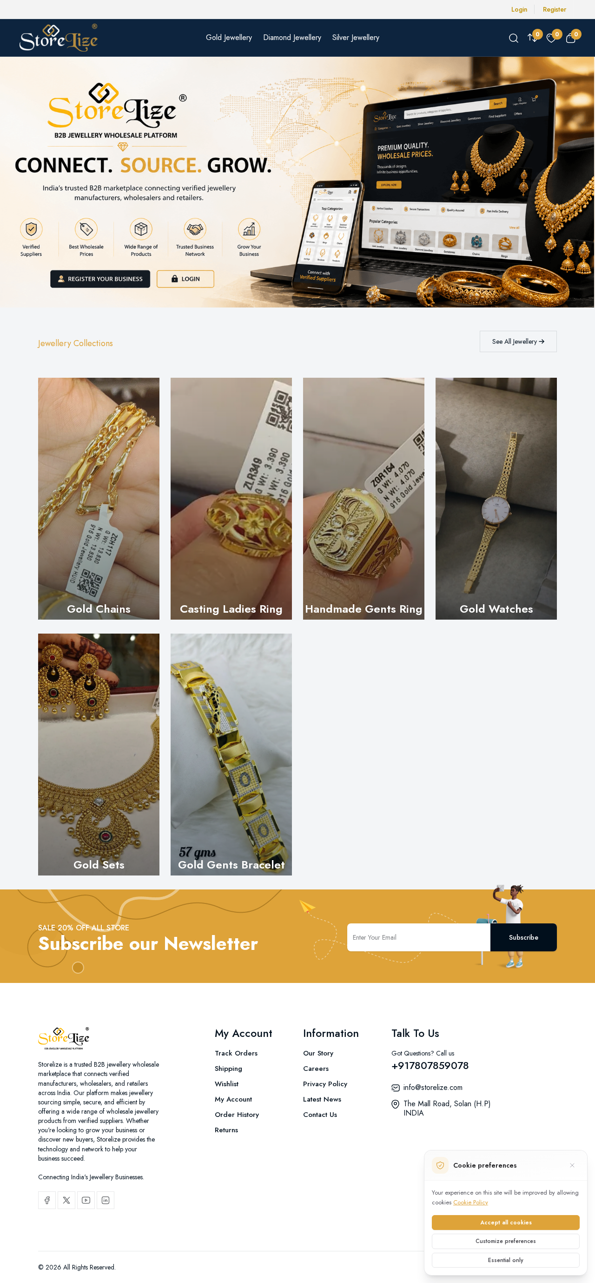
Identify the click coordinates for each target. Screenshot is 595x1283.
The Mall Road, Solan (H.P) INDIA (447, 1108)
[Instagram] (105, 1200)
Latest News (322, 1099)
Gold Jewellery (229, 37)
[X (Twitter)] (66, 1200)
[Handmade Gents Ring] (363, 499)
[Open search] (513, 38)
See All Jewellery (515, 341)
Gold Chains (99, 609)
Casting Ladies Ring (231, 609)
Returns (226, 1130)
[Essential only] (572, 1165)
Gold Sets (99, 864)
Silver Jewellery (355, 37)
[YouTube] (86, 1200)
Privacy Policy (325, 1084)
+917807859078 (430, 1065)
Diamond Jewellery (292, 37)
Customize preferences (506, 1241)
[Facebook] (47, 1200)
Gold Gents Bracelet (231, 864)
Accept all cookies (506, 1222)
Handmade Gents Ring (364, 609)
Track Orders (236, 1053)
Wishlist (226, 1084)
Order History (237, 1114)
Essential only (505, 1260)
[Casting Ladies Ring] (231, 499)
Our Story (318, 1053)
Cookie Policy (470, 1202)
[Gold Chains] (98, 499)
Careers (316, 1068)
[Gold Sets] (98, 754)
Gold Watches (496, 609)
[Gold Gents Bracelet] (231, 754)
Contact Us (320, 1114)
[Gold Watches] (496, 499)
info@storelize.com (433, 1087)
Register (554, 9)
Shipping (228, 1068)
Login (519, 9)
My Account (233, 1099)
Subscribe (523, 937)
